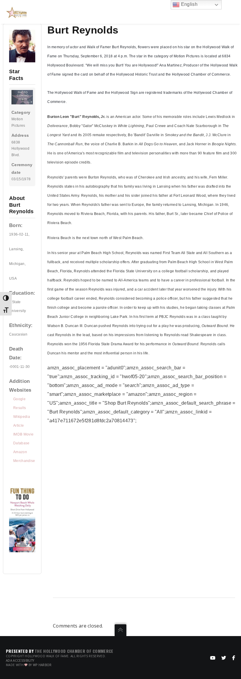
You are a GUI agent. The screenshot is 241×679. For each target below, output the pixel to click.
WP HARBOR (42, 665)
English (189, 4)
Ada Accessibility (20, 660)
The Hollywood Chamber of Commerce (74, 651)
